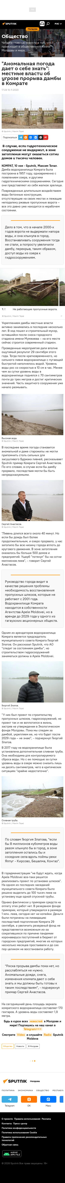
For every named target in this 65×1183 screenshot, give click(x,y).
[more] (61, 316)
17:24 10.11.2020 (10, 89)
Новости (20, 1046)
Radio (47, 1035)
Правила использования (27, 1118)
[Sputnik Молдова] (10, 25)
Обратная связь (10, 1144)
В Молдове (33, 1046)
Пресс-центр (20, 1123)
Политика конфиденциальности (19, 1127)
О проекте (7, 1118)
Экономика (25, 1090)
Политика (8, 1090)
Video (21, 1035)
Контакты (7, 1123)
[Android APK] (11, 1154)
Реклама (46, 1118)
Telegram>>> (33, 1029)
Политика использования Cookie (19, 1132)
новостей (36, 1021)
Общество (7, 1046)
